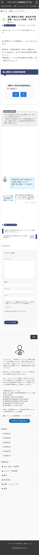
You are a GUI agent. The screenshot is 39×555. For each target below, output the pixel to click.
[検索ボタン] (2, 2)
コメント (7, 259)
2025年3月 (7, 447)
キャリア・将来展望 (10, 471)
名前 (6, 282)
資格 (5, 488)
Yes (16, 94)
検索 (33, 337)
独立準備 (7, 480)
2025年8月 (7, 438)
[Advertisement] (19, 148)
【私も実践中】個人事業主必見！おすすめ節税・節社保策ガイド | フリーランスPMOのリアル (25, 198)
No (23, 94)
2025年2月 (7, 451)
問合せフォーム (28, 543)
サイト (6, 295)
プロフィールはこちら (19, 420)
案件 (5, 475)
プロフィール (10, 543)
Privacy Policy (19, 543)
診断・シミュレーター (10, 25)
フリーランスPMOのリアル (19, 2)
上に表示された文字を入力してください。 (15, 311)
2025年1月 (7, 456)
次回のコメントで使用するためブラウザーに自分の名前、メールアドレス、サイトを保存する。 (20, 302)
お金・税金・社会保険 (11, 466)
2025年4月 (7, 442)
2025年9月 (7, 434)
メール (6, 288)
